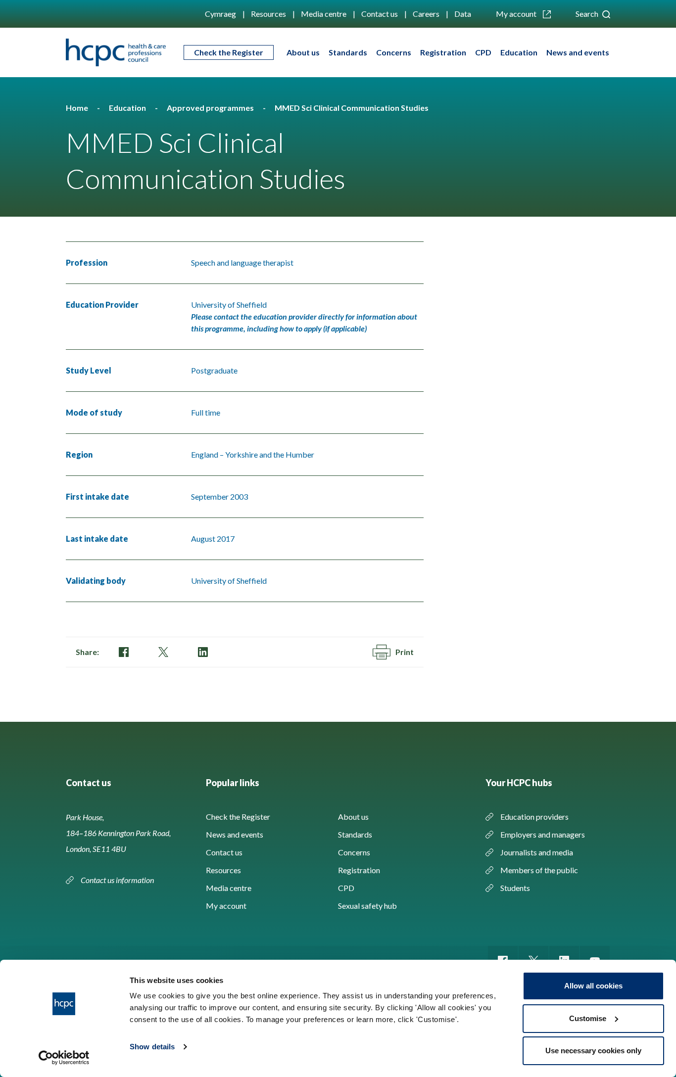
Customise (587, 1018)
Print (404, 651)
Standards (348, 52)
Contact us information (118, 880)
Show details (152, 1046)
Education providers (534, 816)
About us (303, 52)
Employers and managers (542, 834)
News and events (577, 52)
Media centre (323, 13)
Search (588, 13)
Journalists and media (536, 852)
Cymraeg (220, 13)
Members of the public (539, 870)
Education (518, 52)
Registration (443, 52)
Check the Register (228, 52)
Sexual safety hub (367, 905)
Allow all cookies (593, 986)
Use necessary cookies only (593, 1050)
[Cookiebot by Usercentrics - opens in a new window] (64, 1057)
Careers (426, 13)
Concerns (393, 52)
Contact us (379, 13)
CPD (483, 52)
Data (462, 13)
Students (515, 887)
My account (517, 13)
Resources (268, 13)
